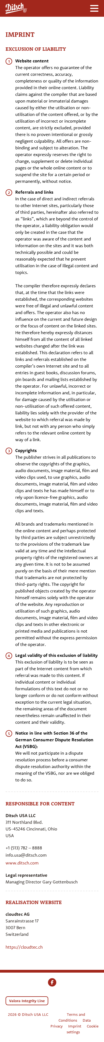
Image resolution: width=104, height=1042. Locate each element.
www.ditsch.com (22, 863)
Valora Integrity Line (27, 1000)
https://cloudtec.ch (24, 947)
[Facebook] (52, 982)
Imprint (74, 1026)
